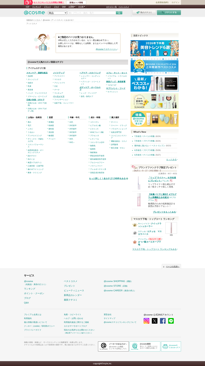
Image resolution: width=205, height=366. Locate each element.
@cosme (35, 282)
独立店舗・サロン (118, 148)
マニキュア (58, 93)
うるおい (31, 132)
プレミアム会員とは (32, 314)
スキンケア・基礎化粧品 (37, 73)
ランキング (36, 7)
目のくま (31, 159)
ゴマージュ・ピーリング (37, 96)
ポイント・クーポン (34, 293)
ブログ (56, 7)
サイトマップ (109, 318)
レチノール (94, 139)
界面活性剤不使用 (97, 156)
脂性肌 (51, 129)
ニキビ (30, 129)
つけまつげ (111, 85)
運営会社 (107, 314)
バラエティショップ (119, 129)
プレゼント (69, 286)
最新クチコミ (70, 299)
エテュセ (142, 231)
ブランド (47, 7)
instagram (146, 321)
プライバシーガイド (32, 330)
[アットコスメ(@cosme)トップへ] (34, 13)
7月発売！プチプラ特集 (144, 141)
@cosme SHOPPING (118, 281)
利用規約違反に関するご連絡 (76, 322)
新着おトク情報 (76, 2)
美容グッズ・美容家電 (115, 82)
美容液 (30, 90)
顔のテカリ (32, 156)
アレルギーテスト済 (98, 169)
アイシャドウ (59, 83)
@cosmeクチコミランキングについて (120, 322)
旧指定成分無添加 (97, 173)
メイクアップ (59, 73)
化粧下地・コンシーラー (64, 103)
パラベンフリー (96, 166)
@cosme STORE (116, 286)
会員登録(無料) (162, 2)
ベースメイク (59, 96)
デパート (114, 122)
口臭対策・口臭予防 (36, 166)
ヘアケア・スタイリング (90, 73)
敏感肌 (51, 135)
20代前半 (73, 125)
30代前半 (73, 132)
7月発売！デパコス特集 (144, 136)
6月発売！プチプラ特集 (144, 150)
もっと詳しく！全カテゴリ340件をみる (107, 178)
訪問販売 (114, 144)
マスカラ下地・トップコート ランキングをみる (154, 249)
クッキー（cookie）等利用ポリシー (39, 326)
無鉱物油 (93, 152)
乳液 (29, 86)
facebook (163, 321)
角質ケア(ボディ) (34, 162)
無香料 (92, 149)
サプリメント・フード (115, 88)
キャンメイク (144, 223)
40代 (71, 139)
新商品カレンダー (73, 295)
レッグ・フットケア (89, 93)
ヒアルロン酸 (95, 125)
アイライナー (59, 76)
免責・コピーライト (72, 314)
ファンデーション (61, 100)
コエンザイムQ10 (97, 142)
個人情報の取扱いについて (35, 322)
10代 (71, 122)
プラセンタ (94, 135)
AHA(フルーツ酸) (97, 132)
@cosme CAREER (120, 290)
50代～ (72, 142)
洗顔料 (30, 76)
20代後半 (73, 129)
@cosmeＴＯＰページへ (106, 49)
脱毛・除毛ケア (87, 96)
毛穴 (29, 125)
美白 (29, 122)
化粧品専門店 (116, 132)
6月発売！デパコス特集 (144, 155)
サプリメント (112, 92)
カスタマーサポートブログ (75, 326)
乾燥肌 (51, 125)
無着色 (92, 146)
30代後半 (73, 135)
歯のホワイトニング (36, 169)
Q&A (64, 7)
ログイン (175, 2)
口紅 (56, 86)
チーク (57, 90)
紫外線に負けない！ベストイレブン (149, 146)
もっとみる (171, 159)
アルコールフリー (97, 162)
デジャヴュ (143, 239)
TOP (27, 7)
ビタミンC (94, 129)
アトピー (52, 139)
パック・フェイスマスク (37, 93)
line (171, 321)
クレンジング (33, 79)
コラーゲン (94, 122)
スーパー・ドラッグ (119, 125)
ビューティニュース (74, 290)
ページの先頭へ (172, 266)
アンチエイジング (35, 135)
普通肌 (51, 122)
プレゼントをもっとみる (164, 212)
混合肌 (51, 132)
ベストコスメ (124, 7)
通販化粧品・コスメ (119, 141)
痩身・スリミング (35, 173)
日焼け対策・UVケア (35, 100)
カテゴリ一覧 (111, 7)
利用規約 (28, 318)
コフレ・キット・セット (116, 73)
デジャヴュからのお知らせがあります (154, 239)
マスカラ (57, 79)
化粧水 (30, 83)
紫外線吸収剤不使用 (98, 159)
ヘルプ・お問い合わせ (73, 318)
